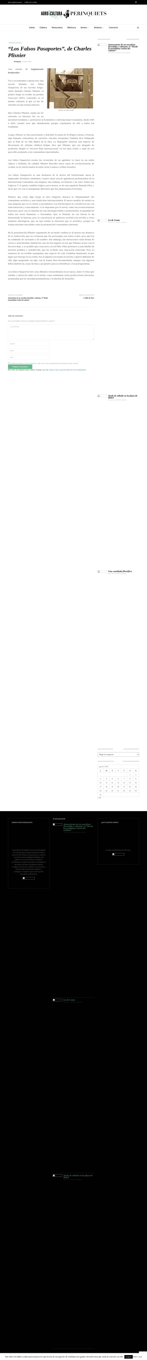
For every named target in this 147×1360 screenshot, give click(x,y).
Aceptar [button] (128, 1357)
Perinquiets (17, 61)
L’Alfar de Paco (88, 298)
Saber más (137, 1357)
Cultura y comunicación (116, 53)
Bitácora (71, 27)
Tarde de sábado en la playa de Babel (122, 397)
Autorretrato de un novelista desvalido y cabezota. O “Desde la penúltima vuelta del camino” (123, 47)
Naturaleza (57, 27)
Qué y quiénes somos (15, 2)
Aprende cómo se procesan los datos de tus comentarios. (64, 370)
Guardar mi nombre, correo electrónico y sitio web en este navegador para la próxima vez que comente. (44, 363)
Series (84, 27)
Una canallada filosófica (120, 571)
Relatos (98, 27)
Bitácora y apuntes (15, 42)
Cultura (43, 27)
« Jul (99, 798)
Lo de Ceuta (114, 220)
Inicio (32, 27)
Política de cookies (31, 2)
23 (136, 787)
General (127, 53)
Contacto (113, 27)
